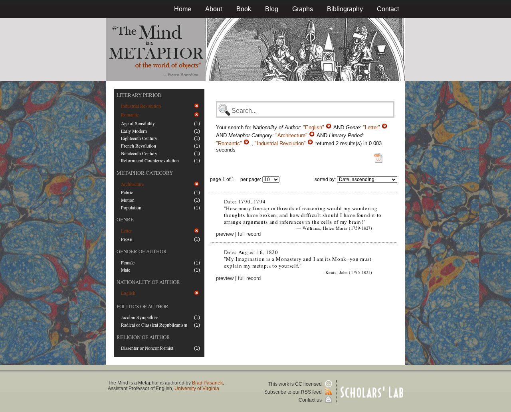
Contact (388, 9)
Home (182, 9)
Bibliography (345, 9)
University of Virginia (196, 388)
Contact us (311, 400)
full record (249, 234)
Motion (128, 200)
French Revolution (138, 146)
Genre (125, 219)
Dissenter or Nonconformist (147, 348)
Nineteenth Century (139, 153)
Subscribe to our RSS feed (293, 392)
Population (131, 208)
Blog (271, 9)
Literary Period (139, 95)
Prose (126, 239)
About (213, 9)
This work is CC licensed (295, 384)
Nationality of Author (148, 282)
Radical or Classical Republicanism (154, 325)
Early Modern (134, 131)
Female (128, 263)
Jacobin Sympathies (139, 317)
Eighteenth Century (139, 138)
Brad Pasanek (207, 383)
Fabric (127, 192)
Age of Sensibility (138, 123)
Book (243, 9)
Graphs (302, 9)
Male (125, 270)
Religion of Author (143, 337)
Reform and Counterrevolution (150, 161)
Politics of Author (142, 306)
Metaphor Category (145, 172)
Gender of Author (142, 251)
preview (225, 234)
